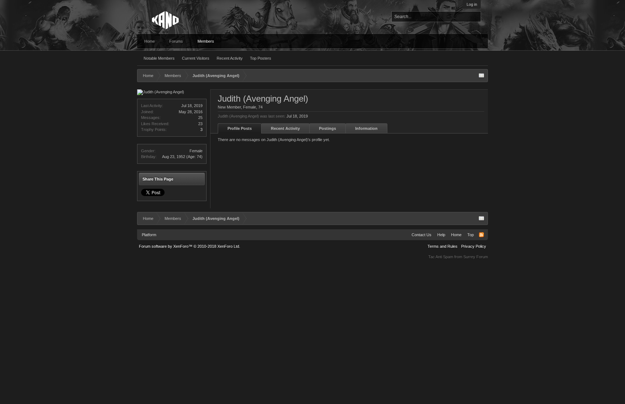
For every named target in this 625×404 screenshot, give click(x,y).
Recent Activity (230, 58)
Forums (176, 41)
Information (366, 128)
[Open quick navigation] (481, 75)
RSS (481, 235)
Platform (149, 235)
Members (205, 41)
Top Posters (260, 58)
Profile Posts (240, 128)
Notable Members (159, 58)
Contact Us (421, 235)
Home (149, 41)
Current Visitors (195, 58)
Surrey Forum (475, 257)
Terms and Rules (443, 246)
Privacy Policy (473, 246)
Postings (327, 128)
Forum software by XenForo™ (189, 246)
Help (441, 235)
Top (470, 235)
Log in (472, 4)
